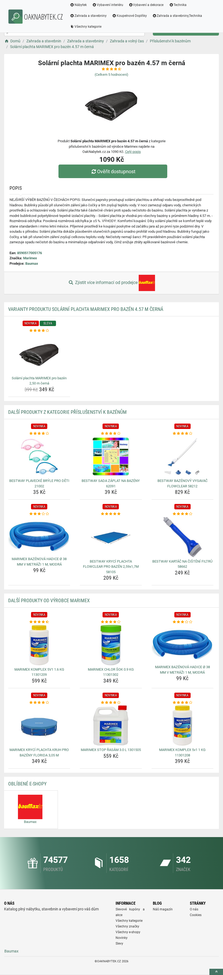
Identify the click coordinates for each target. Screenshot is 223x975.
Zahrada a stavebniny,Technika (179, 16)
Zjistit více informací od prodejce (106, 282)
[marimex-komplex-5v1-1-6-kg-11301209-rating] (39, 622)
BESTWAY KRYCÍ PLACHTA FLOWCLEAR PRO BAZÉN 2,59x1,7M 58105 (111, 566)
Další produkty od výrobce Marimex (49, 600)
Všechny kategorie (88, 27)
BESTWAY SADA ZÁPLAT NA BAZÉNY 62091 (111, 483)
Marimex (30, 258)
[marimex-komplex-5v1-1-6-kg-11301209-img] (39, 645)
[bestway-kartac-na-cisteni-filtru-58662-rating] (182, 514)
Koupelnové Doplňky (132, 16)
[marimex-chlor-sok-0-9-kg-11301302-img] (110, 645)
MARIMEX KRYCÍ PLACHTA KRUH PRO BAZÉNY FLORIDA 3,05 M (39, 752)
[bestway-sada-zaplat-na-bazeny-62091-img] (110, 456)
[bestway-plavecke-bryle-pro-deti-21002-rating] (39, 433)
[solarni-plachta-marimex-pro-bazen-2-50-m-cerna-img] (39, 353)
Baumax (31, 263)
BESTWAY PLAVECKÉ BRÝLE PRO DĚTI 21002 (39, 483)
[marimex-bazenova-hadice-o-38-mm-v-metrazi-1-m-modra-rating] (39, 514)
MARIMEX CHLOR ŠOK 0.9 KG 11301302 (111, 672)
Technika (180, 5)
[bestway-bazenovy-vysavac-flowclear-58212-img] (182, 456)
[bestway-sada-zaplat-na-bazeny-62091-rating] (110, 433)
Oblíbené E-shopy (27, 784)
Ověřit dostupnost (116, 171)
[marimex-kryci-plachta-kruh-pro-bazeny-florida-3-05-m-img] (39, 725)
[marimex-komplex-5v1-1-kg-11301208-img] (182, 725)
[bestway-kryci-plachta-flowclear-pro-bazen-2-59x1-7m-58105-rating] (110, 514)
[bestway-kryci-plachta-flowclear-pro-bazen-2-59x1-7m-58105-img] (110, 537)
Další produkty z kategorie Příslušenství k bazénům (67, 412)
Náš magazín (163, 909)
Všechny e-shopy (128, 932)
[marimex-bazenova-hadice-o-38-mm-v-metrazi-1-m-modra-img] (39, 536)
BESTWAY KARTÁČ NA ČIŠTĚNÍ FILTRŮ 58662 (182, 564)
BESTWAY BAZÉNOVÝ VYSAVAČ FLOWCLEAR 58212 (182, 483)
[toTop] (216, 972)
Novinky (122, 938)
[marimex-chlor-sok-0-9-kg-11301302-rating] (110, 622)
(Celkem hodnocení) (111, 74)
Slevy (119, 943)
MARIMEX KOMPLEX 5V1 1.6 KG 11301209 (39, 672)
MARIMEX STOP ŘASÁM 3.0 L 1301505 (111, 750)
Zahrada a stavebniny (91, 16)
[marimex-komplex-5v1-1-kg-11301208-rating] (182, 702)
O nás (194, 909)
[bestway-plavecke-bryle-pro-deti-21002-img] (39, 456)
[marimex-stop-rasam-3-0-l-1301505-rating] (110, 702)
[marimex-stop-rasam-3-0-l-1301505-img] (110, 725)
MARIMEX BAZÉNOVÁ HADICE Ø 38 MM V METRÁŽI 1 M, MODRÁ (39, 561)
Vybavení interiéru (110, 5)
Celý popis (133, 152)
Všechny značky (127, 926)
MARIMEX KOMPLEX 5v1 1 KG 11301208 (182, 752)
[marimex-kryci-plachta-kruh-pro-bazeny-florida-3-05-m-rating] (39, 702)
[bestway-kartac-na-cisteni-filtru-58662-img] (182, 537)
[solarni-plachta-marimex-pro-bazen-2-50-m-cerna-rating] (39, 330)
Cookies (196, 915)
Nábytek (81, 5)
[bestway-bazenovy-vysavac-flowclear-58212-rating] (182, 433)
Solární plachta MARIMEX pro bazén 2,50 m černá (39, 381)
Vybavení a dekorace (148, 5)
